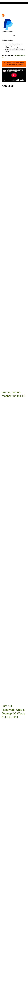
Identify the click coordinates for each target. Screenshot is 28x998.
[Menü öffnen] (25, 3)
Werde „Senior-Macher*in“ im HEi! (13, 394)
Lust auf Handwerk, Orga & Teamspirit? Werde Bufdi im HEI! (13, 711)
